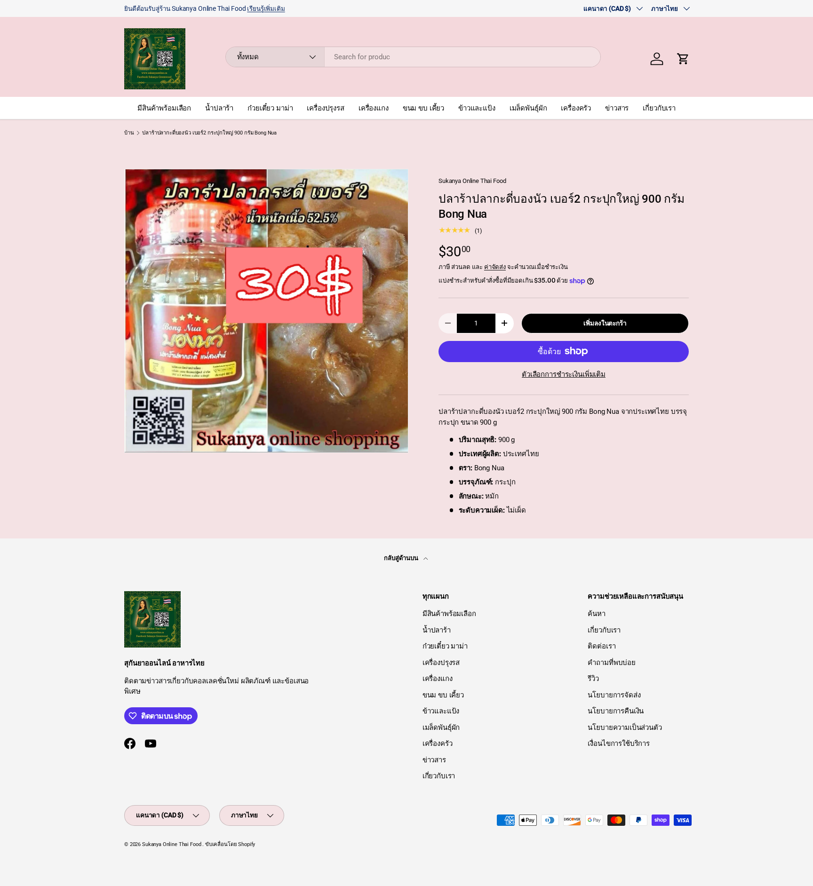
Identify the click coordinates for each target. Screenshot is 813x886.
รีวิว (593, 678)
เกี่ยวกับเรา (659, 108)
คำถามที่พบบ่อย (612, 662)
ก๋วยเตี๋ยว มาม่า (270, 108)
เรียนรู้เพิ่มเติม (266, 8)
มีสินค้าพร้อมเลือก (164, 108)
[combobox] (413, 57)
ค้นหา (596, 613)
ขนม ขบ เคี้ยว (423, 108)
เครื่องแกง (374, 108)
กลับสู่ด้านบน (402, 558)
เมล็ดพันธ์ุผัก (528, 108)
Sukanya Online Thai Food (472, 180)
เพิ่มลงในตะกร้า (604, 323)
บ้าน (129, 132)
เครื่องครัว (576, 108)
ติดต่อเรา (601, 646)
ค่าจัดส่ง (495, 266)
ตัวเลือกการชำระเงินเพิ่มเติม (564, 374)
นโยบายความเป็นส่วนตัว (625, 727)
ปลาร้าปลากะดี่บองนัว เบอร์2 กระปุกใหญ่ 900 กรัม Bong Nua (209, 132)
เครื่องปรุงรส (325, 108)
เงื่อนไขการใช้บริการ (619, 743)
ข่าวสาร (617, 108)
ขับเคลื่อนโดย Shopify (230, 844)
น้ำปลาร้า (219, 108)
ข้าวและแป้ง (476, 108)
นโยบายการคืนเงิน (616, 711)
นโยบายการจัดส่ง (614, 695)
